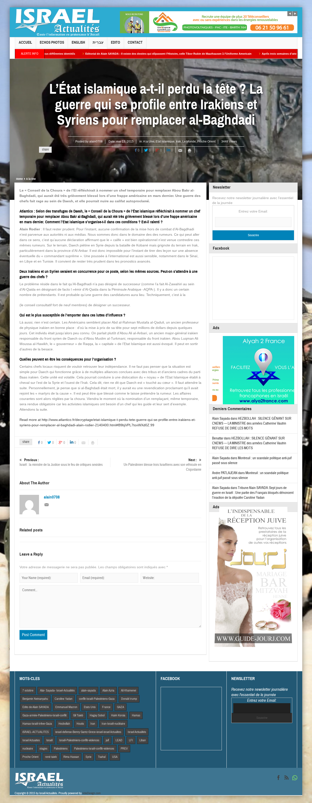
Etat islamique (165, 141)
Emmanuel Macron (66, 707)
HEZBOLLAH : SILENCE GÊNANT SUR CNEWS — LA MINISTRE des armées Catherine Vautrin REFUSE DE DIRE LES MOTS (251, 423)
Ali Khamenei (128, 690)
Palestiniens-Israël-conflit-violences (94, 749)
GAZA (120, 707)
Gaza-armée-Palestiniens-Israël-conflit (44, 715)
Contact (135, 42)
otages (43, 749)
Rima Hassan (71, 757)
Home (19, 179)
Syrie (88, 757)
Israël (49, 740)
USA (114, 757)
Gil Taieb (78, 715)
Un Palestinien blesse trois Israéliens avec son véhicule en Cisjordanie (162, 465)
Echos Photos (52, 42)
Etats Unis (90, 707)
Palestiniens (61, 749)
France (106, 707)
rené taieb (51, 757)
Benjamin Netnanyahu (35, 699)
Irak (178, 141)
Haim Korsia (118, 715)
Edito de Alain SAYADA (35, 707)
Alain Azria (108, 690)
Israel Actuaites (31, 740)
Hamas (136, 715)
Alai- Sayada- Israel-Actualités (57, 690)
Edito (115, 42)
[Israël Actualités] (57, 22)
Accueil (25, 42)
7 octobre (27, 690)
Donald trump (129, 699)
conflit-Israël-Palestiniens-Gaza (97, 699)
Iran (92, 724)
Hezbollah (64, 724)
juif (107, 740)
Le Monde (189, 141)
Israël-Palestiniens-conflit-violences (79, 740)
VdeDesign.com (91, 793)
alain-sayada (88, 690)
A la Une (148, 141)
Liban (142, 740)
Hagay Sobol (97, 715)
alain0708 (96, 141)
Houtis (80, 724)
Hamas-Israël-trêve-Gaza (37, 724)
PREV (124, 749)
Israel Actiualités (137, 732)
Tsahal (102, 757)
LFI (131, 740)
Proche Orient (206, 141)
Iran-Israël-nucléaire (113, 724)
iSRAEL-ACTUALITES (35, 732)
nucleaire (27, 749)
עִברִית (98, 42)
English (78, 42)
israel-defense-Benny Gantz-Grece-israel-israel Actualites (88, 732)
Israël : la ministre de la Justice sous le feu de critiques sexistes (61, 462)
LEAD (119, 740)
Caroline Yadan (63, 699)
